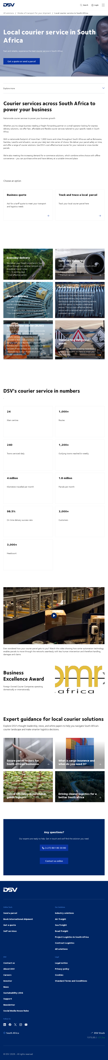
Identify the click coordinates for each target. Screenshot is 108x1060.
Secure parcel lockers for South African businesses (23, 762)
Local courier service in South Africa (71, 13)
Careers (7, 975)
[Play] (54, 615)
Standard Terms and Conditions (71, 980)
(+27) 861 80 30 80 (55, 847)
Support (7, 998)
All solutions (8, 13)
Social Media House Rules (16, 1010)
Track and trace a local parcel (78, 194)
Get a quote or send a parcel (22, 61)
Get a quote (9, 925)
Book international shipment (18, 919)
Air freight (60, 919)
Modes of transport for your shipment (34, 13)
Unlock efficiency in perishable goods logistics (26, 795)
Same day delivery (70, 260)
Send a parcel (10, 913)
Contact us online (54, 860)
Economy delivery (18, 257)
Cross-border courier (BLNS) (25, 325)
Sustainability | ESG (13, 992)
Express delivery (17, 296)
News (6, 987)
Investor (7, 980)
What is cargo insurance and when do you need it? (76, 762)
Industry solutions (64, 913)
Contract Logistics (64, 943)
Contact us (9, 963)
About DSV (9, 968)
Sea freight (61, 925)
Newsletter (9, 1004)
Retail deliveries (68, 287)
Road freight (61, 931)
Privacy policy (62, 968)
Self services (10, 931)
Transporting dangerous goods (74, 341)
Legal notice (61, 963)
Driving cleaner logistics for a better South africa (77, 795)
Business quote (16, 194)
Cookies (59, 975)
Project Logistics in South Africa (72, 937)
